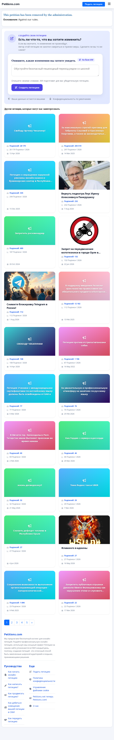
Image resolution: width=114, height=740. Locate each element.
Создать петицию (29, 87)
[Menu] (109, 4)
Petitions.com (11, 4)
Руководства (13, 666)
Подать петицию (93, 4)
